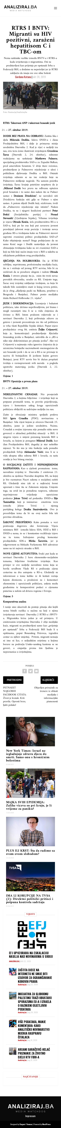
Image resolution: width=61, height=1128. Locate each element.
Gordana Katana (23, 77)
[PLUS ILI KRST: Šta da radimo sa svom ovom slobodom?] (30, 831)
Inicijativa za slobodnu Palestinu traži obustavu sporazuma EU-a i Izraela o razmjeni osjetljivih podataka (35, 1001)
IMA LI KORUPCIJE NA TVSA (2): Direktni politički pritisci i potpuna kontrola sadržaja (29, 899)
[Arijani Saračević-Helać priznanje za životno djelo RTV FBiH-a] (12, 1051)
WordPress (46, 1124)
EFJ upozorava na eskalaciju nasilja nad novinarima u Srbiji (31, 955)
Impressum (30, 1116)
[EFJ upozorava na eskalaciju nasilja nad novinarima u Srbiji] (32, 935)
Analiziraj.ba (14, 961)
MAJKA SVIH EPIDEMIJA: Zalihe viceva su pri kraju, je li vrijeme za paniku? (29, 805)
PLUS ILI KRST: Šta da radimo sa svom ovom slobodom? (30, 852)
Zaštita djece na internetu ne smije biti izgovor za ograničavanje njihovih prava (35, 976)
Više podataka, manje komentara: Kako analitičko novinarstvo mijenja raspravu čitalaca (34, 1029)
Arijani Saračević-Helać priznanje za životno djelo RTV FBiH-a (34, 1053)
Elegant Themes (26, 1124)
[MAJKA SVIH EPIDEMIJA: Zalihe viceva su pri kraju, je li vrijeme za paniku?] (30, 783)
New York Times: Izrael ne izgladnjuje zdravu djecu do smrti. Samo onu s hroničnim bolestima (28, 755)
